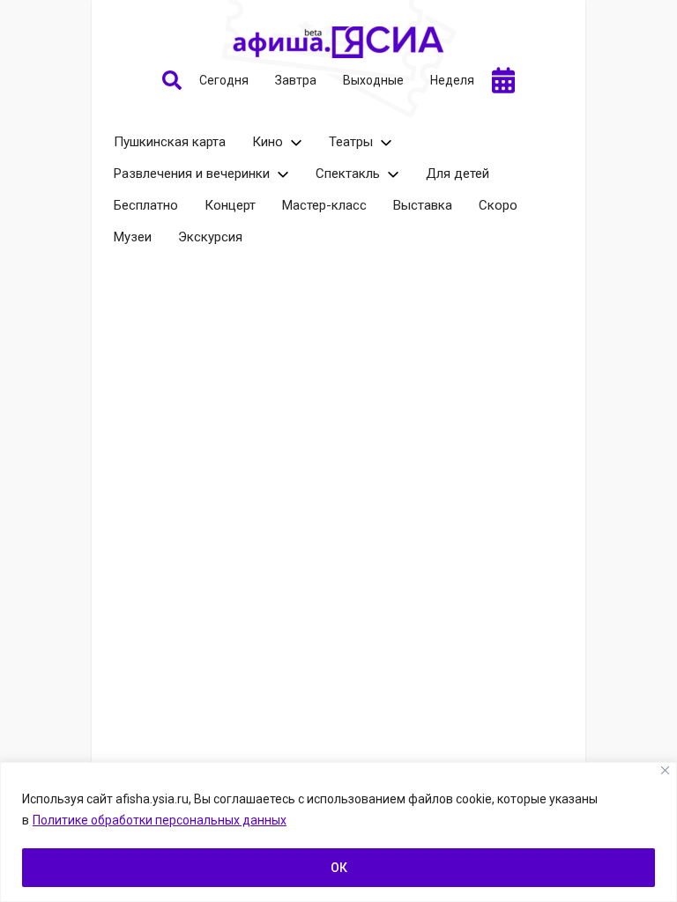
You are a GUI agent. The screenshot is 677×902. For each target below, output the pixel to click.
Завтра (295, 80)
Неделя (452, 80)
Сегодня (224, 80)
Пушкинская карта (170, 142)
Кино (267, 142)
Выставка (422, 205)
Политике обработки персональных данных (159, 820)
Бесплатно (146, 205)
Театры (351, 142)
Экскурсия (210, 237)
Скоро (498, 205)
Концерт (230, 205)
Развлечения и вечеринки (192, 173)
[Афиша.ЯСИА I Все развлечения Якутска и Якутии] (338, 42)
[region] (338, 832)
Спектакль (348, 173)
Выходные (373, 80)
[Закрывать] (665, 770)
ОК (339, 868)
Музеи (133, 237)
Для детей (457, 173)
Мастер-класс (324, 205)
